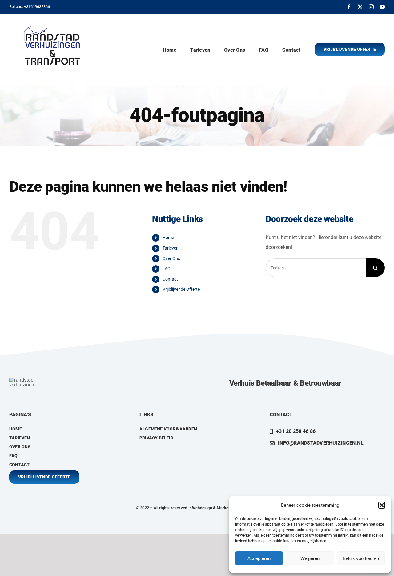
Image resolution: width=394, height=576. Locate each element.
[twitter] (360, 6)
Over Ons (171, 258)
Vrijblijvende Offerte (181, 289)
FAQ (167, 268)
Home (168, 237)
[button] (382, 505)
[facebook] (349, 6)
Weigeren (310, 558)
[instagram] (371, 6)
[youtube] (382, 6)
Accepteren (259, 558)
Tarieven (171, 248)
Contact (170, 279)
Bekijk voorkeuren (361, 558)
